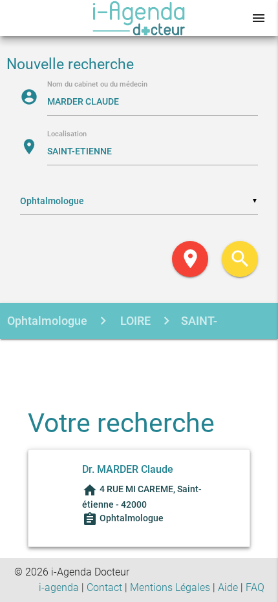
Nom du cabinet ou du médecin (97, 85)
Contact (104, 587)
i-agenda (59, 587)
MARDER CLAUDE (130, 357)
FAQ (255, 587)
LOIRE (134, 320)
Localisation (67, 134)
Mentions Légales (170, 587)
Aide (228, 587)
